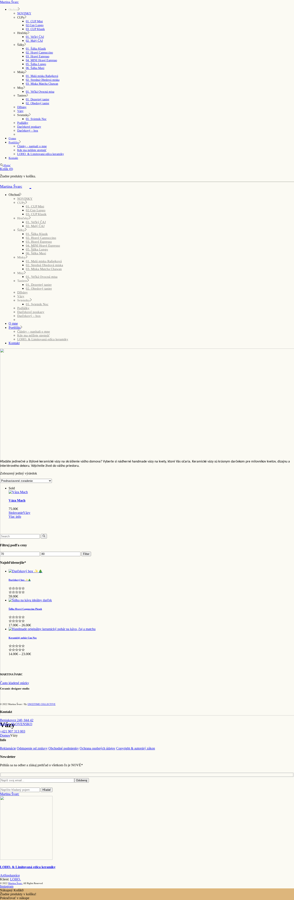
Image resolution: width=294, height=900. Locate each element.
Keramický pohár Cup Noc (23, 637)
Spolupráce (12, 875)
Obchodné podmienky (63, 748)
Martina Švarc (9, 2)
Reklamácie (8, 748)
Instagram (6, 886)
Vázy (26, 513)
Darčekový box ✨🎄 (20, 580)
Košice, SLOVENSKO (16, 724)
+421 (12, 731)
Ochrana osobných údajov (97, 748)
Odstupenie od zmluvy (32, 748)
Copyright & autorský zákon (135, 748)
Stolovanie (16, 513)
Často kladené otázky (14, 683)
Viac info (15, 516)
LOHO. (15, 879)
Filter (86, 554)
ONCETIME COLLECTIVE (42, 704)
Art (2, 875)
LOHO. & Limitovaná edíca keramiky (28, 867)
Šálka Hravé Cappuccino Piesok (25, 609)
